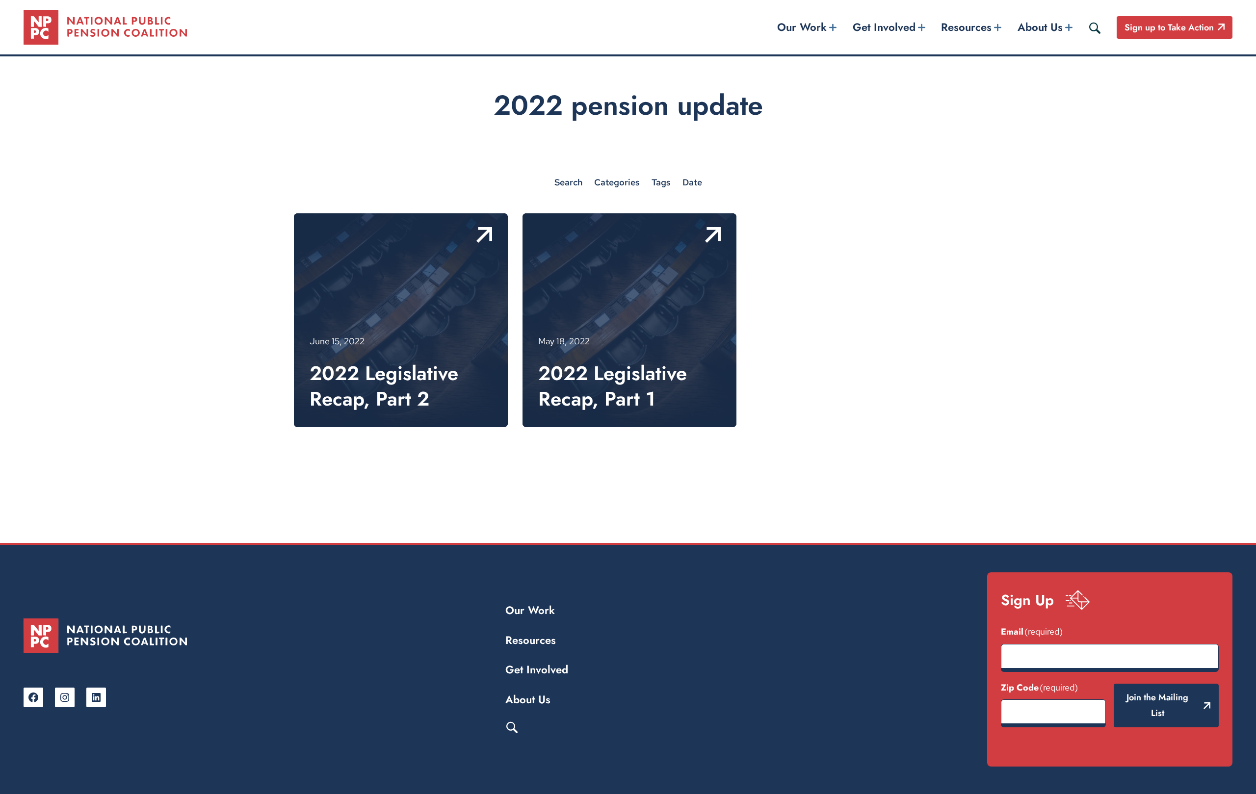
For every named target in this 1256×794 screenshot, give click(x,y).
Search (511, 726)
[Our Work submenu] (833, 27)
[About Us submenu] (1069, 27)
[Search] (1094, 27)
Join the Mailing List (1157, 705)
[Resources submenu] (998, 27)
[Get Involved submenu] (921, 27)
